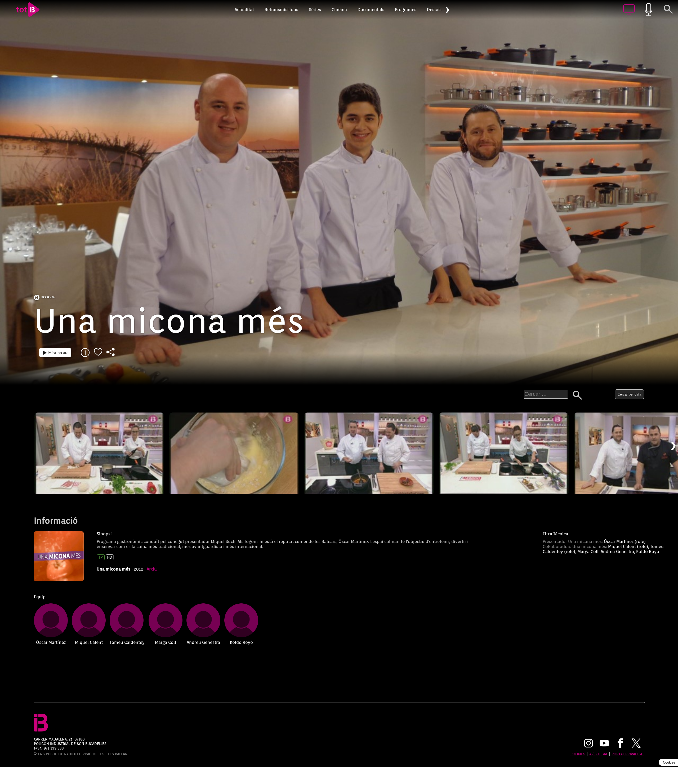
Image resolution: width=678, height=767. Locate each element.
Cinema (339, 9)
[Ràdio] (648, 9)
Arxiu (152, 569)
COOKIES (577, 754)
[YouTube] (604, 744)
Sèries (315, 9)
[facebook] (620, 744)
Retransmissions (281, 9)
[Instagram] (588, 744)
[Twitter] (636, 744)
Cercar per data (629, 394)
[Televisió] (629, 9)
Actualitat (244, 9)
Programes (405, 9)
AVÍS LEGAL (598, 754)
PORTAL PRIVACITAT (628, 754)
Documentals (371, 9)
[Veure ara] (55, 352)
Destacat (435, 9)
